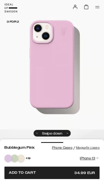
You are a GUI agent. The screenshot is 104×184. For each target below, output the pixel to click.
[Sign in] (75, 6)
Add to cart (52, 173)
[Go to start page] (10, 8)
